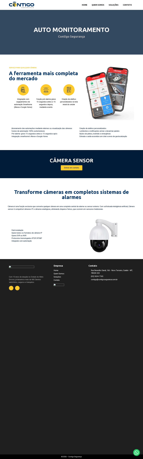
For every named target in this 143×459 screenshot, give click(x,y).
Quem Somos (98, 5)
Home (84, 5)
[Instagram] (17, 288)
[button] (10, 96)
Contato (127, 5)
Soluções (113, 5)
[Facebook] (11, 288)
